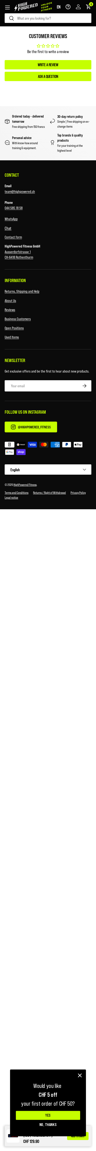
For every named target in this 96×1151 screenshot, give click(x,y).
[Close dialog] (80, 1075)
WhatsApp (11, 218)
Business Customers (18, 318)
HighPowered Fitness (25, 485)
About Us (10, 300)
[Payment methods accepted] (48, 449)
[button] (59, 6)
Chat (8, 228)
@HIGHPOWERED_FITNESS (34, 427)
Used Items (12, 337)
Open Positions (14, 328)
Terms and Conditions (16, 493)
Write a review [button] (48, 64)
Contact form (13, 237)
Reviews (10, 309)
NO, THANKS (48, 1124)
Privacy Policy (78, 493)
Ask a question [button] (48, 76)
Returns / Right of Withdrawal (49, 493)
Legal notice (11, 497)
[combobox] (48, 18)
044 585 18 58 (14, 207)
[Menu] (7, 7)
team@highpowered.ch (20, 191)
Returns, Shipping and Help (22, 291)
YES (48, 1115)
